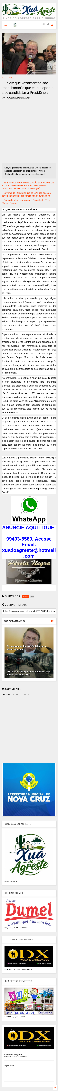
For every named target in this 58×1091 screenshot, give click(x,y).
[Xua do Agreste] (15, 26)
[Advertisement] (29, 132)
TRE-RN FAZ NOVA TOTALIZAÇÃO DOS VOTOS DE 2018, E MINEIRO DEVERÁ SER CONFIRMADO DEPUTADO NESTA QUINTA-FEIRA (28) (28, 185)
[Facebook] (48, 25)
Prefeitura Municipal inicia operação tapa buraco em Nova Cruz (29, 673)
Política (11, 78)
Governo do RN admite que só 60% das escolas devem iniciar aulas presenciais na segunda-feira (26, 194)
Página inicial (9, 1066)
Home (3, 78)
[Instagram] (44, 25)
